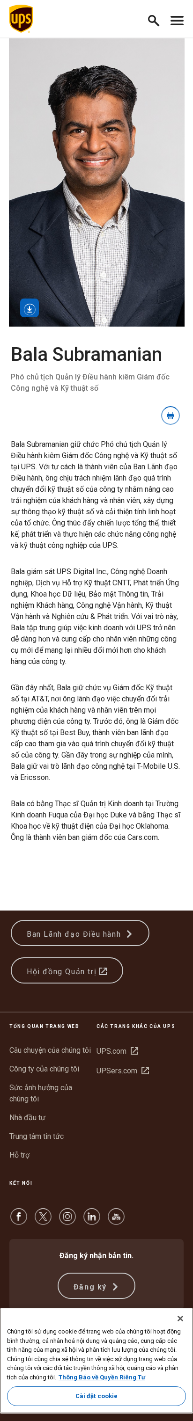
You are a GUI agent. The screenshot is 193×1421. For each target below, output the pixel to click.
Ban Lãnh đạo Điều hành (75, 934)
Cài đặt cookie (96, 1395)
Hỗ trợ (19, 1155)
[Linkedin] (91, 1221)
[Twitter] (43, 1221)
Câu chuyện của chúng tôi (50, 1050)
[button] (158, 18)
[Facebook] (18, 1221)
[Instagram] (67, 1221)
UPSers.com (122, 1070)
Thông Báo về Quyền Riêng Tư (102, 1377)
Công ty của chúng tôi (44, 1068)
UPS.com (117, 1051)
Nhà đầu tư (27, 1117)
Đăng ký (92, 1287)
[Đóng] (180, 1318)
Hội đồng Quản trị (63, 971)
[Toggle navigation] (177, 19)
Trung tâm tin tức (36, 1136)
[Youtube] (116, 1221)
